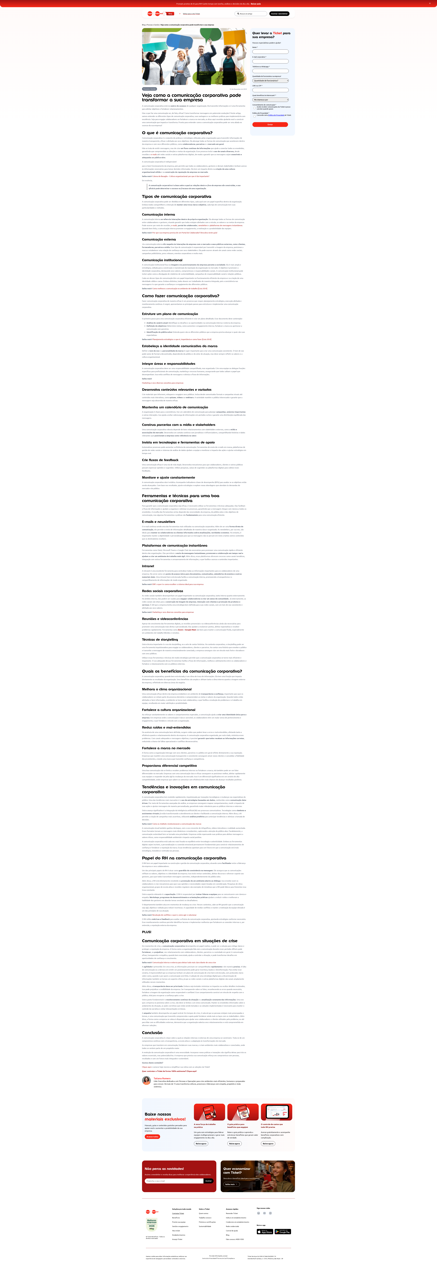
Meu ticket (176, 1231)
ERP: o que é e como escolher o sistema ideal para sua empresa (177, 584)
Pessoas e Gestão (153, 25)
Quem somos (203, 1213)
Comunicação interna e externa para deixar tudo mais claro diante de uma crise (184, 962)
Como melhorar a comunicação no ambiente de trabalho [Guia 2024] (179, 288)
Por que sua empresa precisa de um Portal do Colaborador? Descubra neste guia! (184, 232)
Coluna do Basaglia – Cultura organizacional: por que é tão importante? (180, 176)
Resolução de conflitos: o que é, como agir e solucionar (174, 915)
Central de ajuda (232, 1231)
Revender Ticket (232, 1213)
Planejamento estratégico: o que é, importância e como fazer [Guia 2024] (181, 339)
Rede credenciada (232, 1226)
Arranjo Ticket (177, 1239)
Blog (143, 25)
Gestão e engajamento (180, 1226)
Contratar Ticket (178, 1213)
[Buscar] (238, 14)
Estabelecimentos (178, 1235)
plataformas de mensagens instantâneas (226, 225)
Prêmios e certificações (207, 1222)
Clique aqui (146, 1067)
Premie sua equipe (178, 1222)
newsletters (203, 225)
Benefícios (176, 1218)
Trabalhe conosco (205, 1218)
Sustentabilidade (205, 1226)
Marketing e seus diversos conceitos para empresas (162, 383)
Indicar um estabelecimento (236, 1218)
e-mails (154, 154)
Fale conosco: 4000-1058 (235, 1239)
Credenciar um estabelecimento (237, 1222)
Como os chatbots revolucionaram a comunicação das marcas (176, 824)
